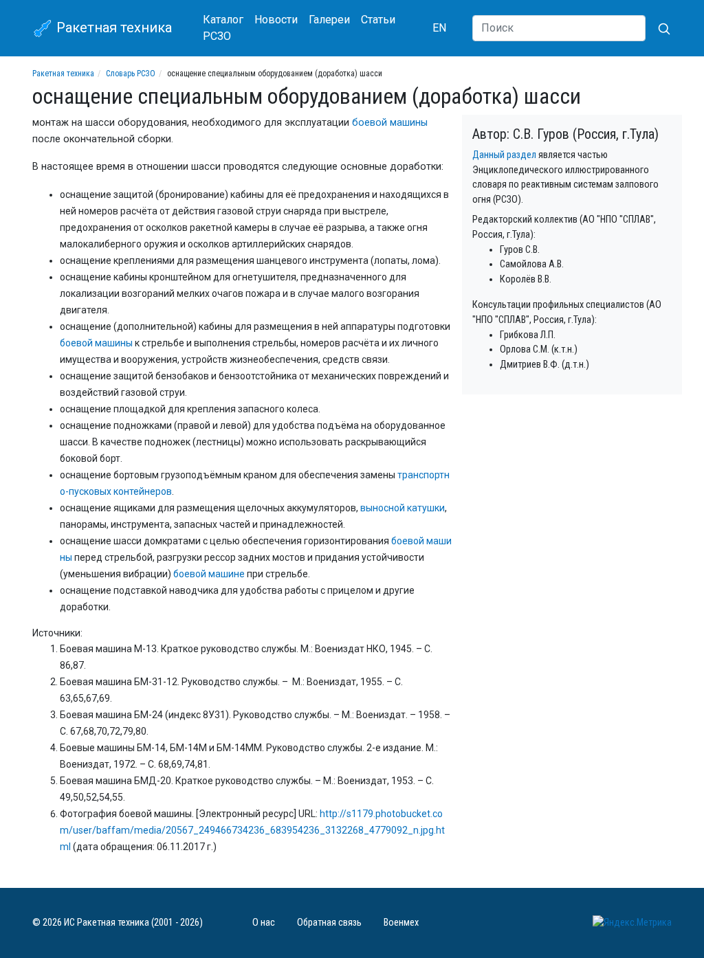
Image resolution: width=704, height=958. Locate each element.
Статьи (378, 19)
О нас (263, 922)
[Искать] (659, 28)
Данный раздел (504, 155)
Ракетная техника (112, 27)
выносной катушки (402, 507)
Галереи (329, 19)
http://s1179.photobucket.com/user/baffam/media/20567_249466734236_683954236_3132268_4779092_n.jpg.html (252, 830)
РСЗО (217, 36)
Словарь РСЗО (130, 73)
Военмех (401, 922)
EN (439, 27)
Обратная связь (329, 922)
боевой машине (209, 573)
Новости (276, 19)
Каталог (223, 19)
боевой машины (390, 123)
